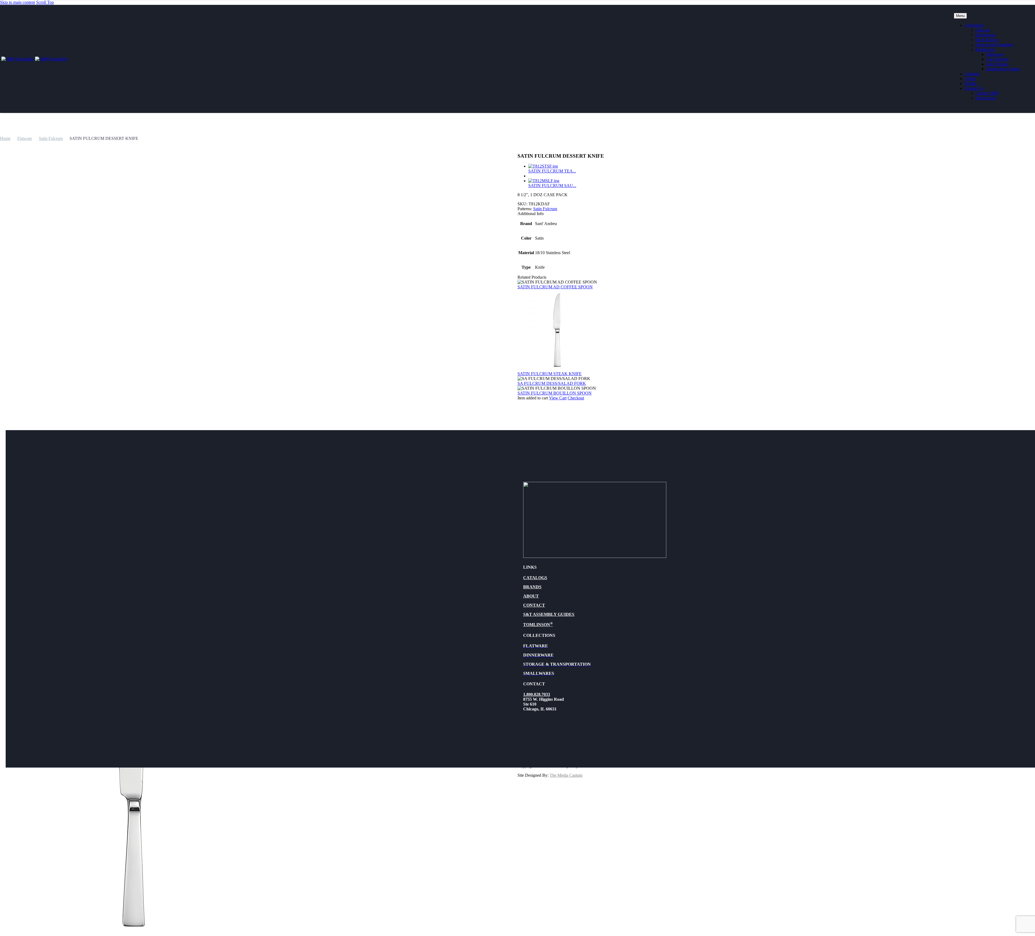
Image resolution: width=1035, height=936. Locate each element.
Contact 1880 (986, 93)
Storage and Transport (994, 44)
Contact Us (974, 88)
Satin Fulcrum (51, 138)
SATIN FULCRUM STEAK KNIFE (550, 373)
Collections (974, 25)
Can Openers (997, 59)
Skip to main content (17, 2)
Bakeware (994, 54)
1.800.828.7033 (536, 694)
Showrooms (985, 98)
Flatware (982, 30)
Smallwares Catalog (1003, 69)
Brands (971, 83)
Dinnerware (985, 35)
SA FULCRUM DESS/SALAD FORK (552, 383)
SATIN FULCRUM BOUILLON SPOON (555, 393)
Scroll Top (45, 2)
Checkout (576, 398)
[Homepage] (34, 59)
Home (5, 138)
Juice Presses (997, 64)
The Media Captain (566, 775)
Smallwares (985, 49)
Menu (960, 16)
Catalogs (972, 73)
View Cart (558, 398)
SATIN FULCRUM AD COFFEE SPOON (555, 287)
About (970, 78)
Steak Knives (986, 39)
